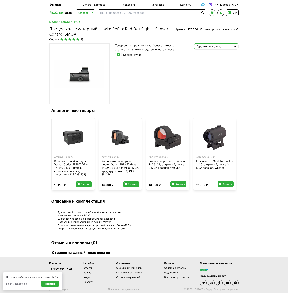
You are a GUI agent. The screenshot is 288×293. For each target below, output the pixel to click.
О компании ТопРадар (129, 267)
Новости (88, 281)
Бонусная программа (176, 277)
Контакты (186, 4)
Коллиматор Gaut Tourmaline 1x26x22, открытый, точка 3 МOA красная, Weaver (167, 164)
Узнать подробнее (16, 283)
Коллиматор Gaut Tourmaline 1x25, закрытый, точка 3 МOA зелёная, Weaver (215, 164)
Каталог (65, 21)
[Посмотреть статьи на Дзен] (235, 283)
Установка (158, 4)
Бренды (88, 272)
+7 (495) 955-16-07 (60, 269)
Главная (53, 21)
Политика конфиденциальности (126, 289)
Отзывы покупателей (128, 277)
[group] (80, 74)
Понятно (50, 283)
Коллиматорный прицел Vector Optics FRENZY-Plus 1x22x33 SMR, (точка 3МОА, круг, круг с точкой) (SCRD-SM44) (120, 167)
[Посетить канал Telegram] (203, 283)
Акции (87, 277)
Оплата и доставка (94, 4)
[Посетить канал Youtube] (227, 283)
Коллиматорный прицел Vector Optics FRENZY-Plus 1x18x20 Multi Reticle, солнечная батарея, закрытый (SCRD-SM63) (71, 167)
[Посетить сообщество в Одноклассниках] (219, 283)
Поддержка (129, 4)
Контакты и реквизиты (129, 272)
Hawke (137, 54)
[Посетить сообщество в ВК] (211, 283)
